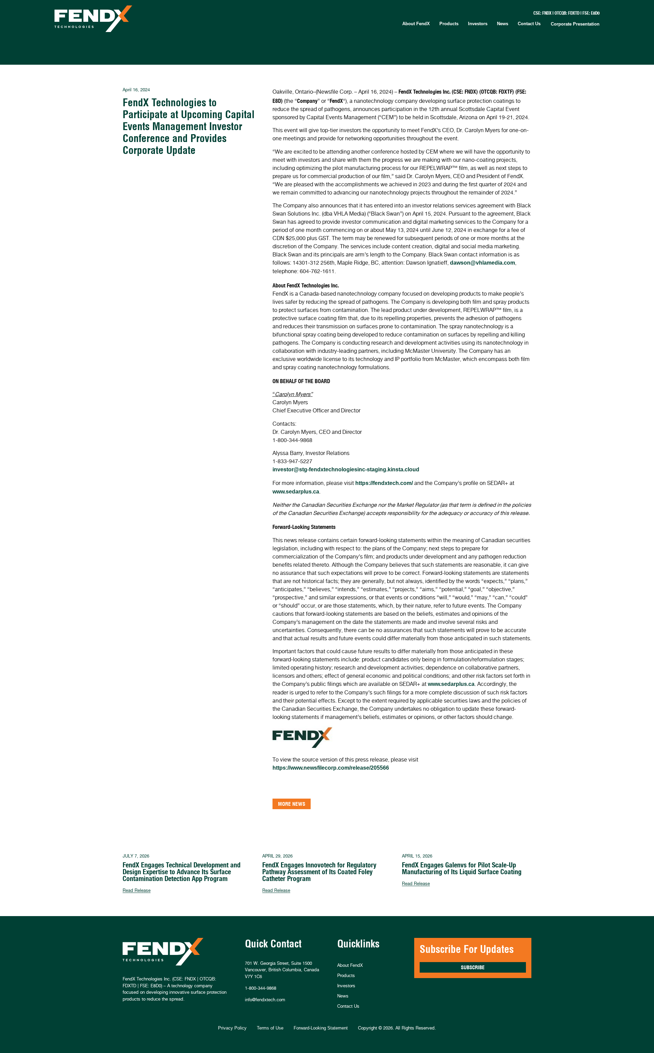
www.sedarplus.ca (295, 491)
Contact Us (529, 23)
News (502, 23)
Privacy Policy (232, 1028)
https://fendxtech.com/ (384, 483)
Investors (477, 23)
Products (448, 23)
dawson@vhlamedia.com (482, 263)
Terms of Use (270, 1028)
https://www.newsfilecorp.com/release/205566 (330, 768)
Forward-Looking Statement (321, 1028)
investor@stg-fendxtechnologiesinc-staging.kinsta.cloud (345, 469)
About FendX (416, 23)
